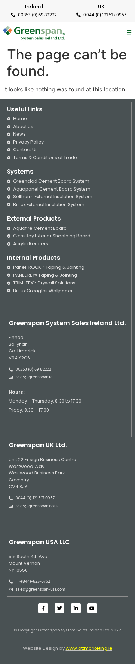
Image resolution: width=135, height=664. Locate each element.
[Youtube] (92, 608)
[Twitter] (59, 608)
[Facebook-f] (43, 608)
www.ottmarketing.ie (89, 648)
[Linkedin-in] (76, 608)
